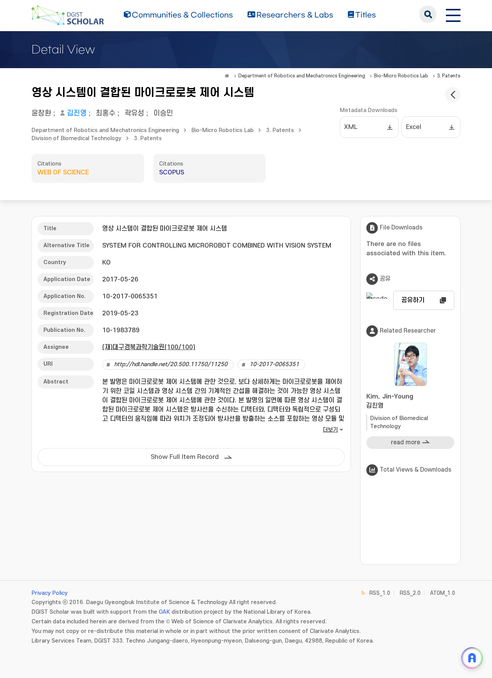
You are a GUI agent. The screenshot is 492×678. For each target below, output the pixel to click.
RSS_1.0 (379, 593)
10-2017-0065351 (274, 364)
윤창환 (41, 113)
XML (350, 127)
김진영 (76, 113)
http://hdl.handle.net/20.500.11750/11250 (171, 364)
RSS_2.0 (410, 593)
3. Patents (448, 76)
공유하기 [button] (412, 300)
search (427, 14)
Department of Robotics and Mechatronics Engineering (301, 76)
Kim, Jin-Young (389, 401)
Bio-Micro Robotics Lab (401, 76)
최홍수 (105, 113)
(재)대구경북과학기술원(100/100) (148, 347)
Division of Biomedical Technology (76, 138)
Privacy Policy (50, 593)
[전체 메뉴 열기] (453, 14)
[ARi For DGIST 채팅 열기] (472, 658)
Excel (413, 127)
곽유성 (134, 113)
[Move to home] (226, 76)
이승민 (163, 113)
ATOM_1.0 (442, 593)
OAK (164, 612)
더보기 (330, 430)
